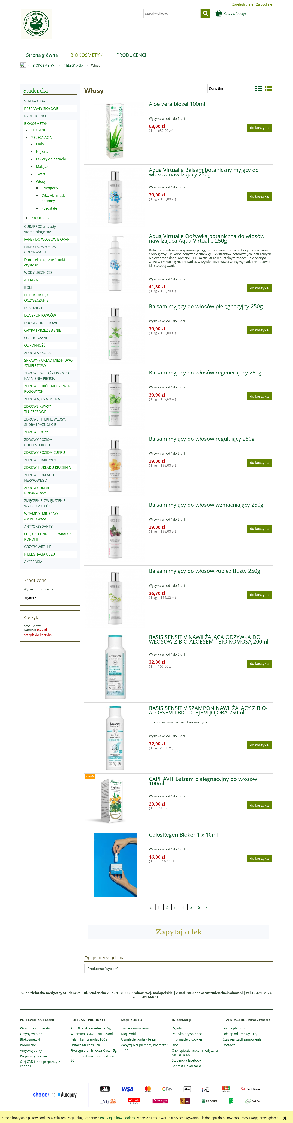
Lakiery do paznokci (52, 159)
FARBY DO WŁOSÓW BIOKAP (46, 239)
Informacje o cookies (187, 1039)
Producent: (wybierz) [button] (103, 968)
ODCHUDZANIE (36, 337)
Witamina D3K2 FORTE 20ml (92, 1034)
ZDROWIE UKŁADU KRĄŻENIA (47, 467)
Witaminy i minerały (35, 1028)
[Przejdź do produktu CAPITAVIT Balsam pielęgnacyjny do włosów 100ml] (115, 801)
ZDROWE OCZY (36, 432)
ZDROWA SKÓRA (37, 352)
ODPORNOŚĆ (34, 345)
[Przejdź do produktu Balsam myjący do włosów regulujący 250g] (115, 466)
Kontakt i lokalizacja (186, 1066)
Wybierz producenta (38, 589)
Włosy (41, 181)
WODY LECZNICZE (38, 272)
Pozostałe (49, 208)
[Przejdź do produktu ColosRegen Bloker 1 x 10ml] (115, 865)
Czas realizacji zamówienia (241, 1039)
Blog (175, 1045)
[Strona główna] (36, 26)
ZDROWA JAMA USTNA (42, 399)
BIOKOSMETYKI (36, 123)
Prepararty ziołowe (34, 1056)
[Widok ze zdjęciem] (258, 88)
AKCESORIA (33, 561)
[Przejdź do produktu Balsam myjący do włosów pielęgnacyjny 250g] (115, 334)
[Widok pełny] (268, 88)
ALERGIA (31, 280)
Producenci (28, 1045)
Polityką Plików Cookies (117, 1118)
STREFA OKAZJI (35, 101)
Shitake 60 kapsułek (85, 1045)
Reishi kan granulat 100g (89, 1039)
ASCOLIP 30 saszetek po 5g (91, 1028)
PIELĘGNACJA (41, 137)
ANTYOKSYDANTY (38, 526)
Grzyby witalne (31, 1034)
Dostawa (228, 1045)
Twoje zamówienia (135, 1028)
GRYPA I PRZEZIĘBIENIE (42, 330)
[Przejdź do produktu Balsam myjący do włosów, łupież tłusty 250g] (115, 598)
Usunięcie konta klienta (138, 1039)
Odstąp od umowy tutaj (239, 1034)
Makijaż (42, 166)
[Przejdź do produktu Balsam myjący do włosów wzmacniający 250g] (115, 532)
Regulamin (179, 1028)
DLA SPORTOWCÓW (40, 315)
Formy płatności (234, 1028)
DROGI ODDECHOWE (41, 322)
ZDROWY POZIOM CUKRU (44, 452)
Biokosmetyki (30, 1039)
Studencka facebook (186, 1060)
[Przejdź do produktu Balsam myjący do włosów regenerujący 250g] (115, 400)
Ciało (40, 144)
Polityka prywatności (187, 1034)
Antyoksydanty (31, 1050)
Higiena (42, 151)
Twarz (40, 174)
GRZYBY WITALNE (38, 546)
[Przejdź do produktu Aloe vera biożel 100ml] (115, 131)
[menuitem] (42, 55)
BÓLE (28, 287)
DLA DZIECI (33, 307)
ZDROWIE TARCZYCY (40, 460)
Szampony (49, 188)
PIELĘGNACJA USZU (39, 554)
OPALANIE (39, 130)
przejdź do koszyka (38, 635)
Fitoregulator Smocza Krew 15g (94, 1050)
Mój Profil (128, 1034)
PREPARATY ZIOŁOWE (41, 108)
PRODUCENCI (35, 116)
